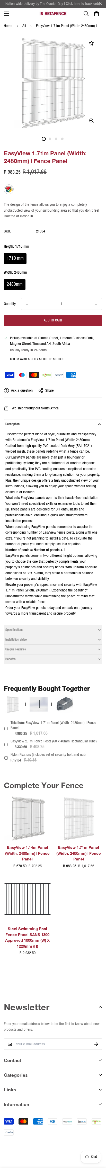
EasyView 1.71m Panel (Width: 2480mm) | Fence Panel (53, 725)
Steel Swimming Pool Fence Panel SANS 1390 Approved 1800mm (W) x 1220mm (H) (27, 937)
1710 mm (15, 258)
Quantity (10, 304)
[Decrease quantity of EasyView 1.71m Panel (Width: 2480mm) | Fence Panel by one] (27, 304)
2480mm (15, 284)
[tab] (53, 424)
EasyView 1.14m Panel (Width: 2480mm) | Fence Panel (27, 853)
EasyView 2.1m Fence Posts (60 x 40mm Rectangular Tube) (54, 741)
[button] (96, 13)
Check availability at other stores (37, 359)
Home (8, 26)
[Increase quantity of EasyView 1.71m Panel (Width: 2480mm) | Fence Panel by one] (96, 304)
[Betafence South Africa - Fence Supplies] (53, 13)
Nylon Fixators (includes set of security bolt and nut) (48, 755)
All (24, 26)
